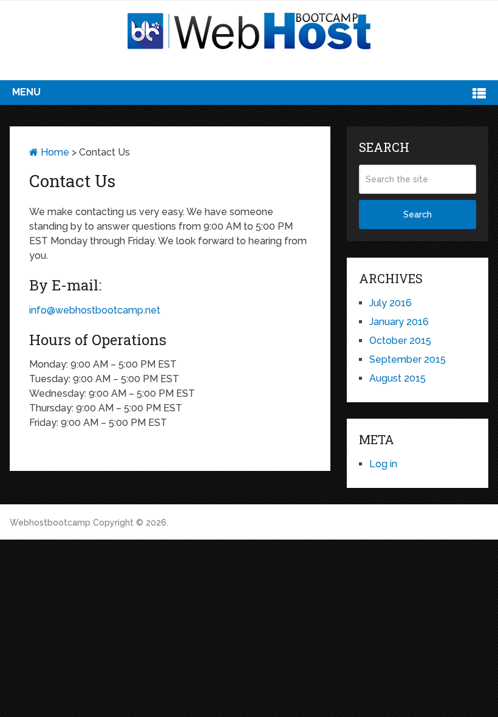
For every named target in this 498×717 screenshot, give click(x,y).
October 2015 (400, 340)
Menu (26, 92)
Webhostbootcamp (50, 522)
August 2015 (397, 378)
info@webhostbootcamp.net (94, 310)
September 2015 (407, 359)
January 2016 (399, 322)
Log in (383, 464)
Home (53, 152)
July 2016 (390, 303)
